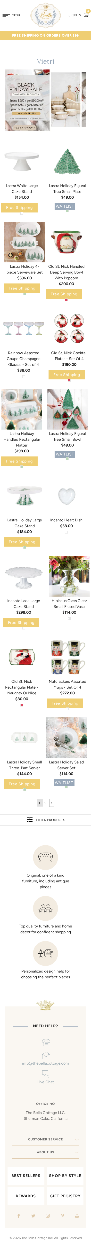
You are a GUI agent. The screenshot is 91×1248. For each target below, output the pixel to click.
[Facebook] (18, 1216)
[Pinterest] (61, 1216)
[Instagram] (47, 1216)
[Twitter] (32, 1216)
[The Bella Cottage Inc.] (45, 5)
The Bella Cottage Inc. (37, 1238)
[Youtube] (76, 1216)
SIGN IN (74, 15)
